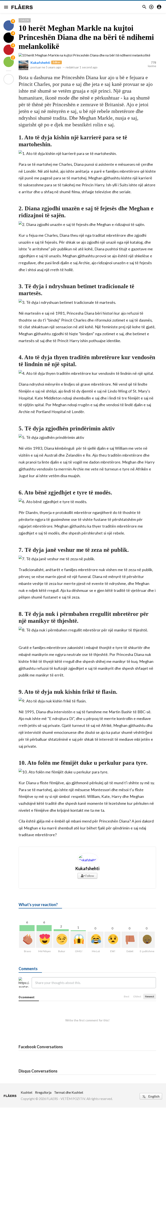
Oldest (137, 996)
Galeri (24, 20)
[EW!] (112, 940)
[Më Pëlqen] (44, 940)
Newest (149, 996)
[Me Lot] (95, 940)
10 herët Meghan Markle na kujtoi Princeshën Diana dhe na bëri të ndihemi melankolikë (86, 37)
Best (126, 996)
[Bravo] (27, 940)
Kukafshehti (40, 62)
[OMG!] (78, 940)
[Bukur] (61, 940)
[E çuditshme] (147, 940)
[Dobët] (129, 940)
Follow (89, 876)
